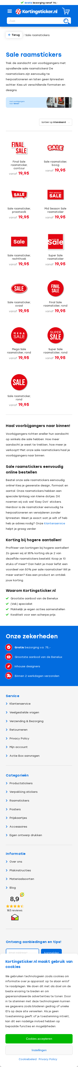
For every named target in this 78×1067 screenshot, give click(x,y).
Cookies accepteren (39, 1038)
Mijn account (19, 747)
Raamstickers (19, 800)
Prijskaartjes (18, 817)
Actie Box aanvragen (25, 755)
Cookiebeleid (28, 1059)
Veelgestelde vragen (24, 712)
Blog (13, 887)
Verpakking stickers (23, 791)
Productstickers (21, 783)
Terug (16, 35)
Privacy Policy (48, 1059)
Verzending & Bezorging (26, 721)
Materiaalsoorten (22, 878)
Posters (15, 809)
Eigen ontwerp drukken (26, 835)
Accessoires (18, 826)
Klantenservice (20, 703)
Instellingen (39, 1050)
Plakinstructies (20, 870)
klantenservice (54, 523)
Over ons (16, 861)
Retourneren (18, 729)
